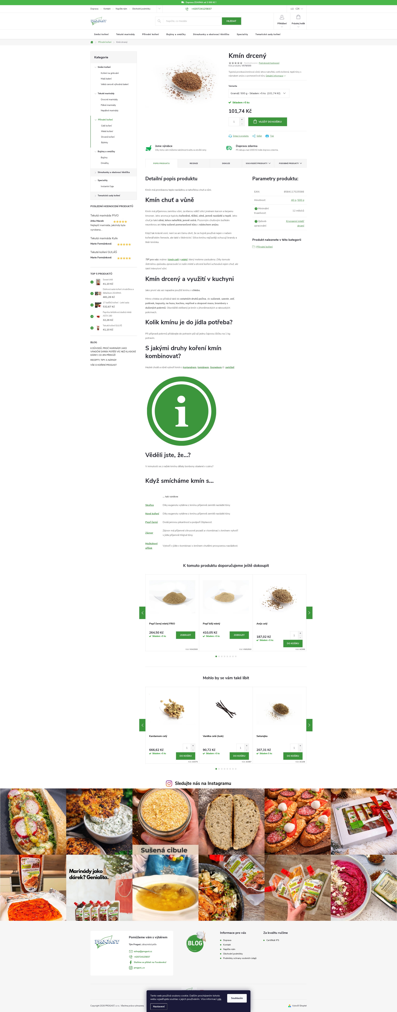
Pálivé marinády (108, 105)
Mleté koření (107, 131)
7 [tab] (233, 656)
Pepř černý (151, 522)
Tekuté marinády (106, 93)
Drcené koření (107, 136)
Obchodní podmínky (141, 8)
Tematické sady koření (109, 195)
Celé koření (106, 125)
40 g (293, 200)
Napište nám (121, 8)
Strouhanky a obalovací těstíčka (114, 172)
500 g (300, 200)
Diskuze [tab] (226, 163)
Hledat (231, 21)
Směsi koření (104, 67)
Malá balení (106, 78)
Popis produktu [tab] (161, 163)
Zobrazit (185, 635)
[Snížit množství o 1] (241, 124)
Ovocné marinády (109, 99)
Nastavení (159, 1006)
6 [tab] (230, 656)
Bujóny (104, 157)
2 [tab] (219, 656)
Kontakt (107, 8)
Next (309, 613)
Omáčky (105, 163)
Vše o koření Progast (103, 365)
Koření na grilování (110, 73)
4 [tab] (224, 656)
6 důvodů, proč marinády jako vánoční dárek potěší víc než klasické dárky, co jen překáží (113, 352)
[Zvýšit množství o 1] (241, 120)
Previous (142, 613)
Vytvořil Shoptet (299, 1005)
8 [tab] (235, 656)
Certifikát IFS (272, 940)
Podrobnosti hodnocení (269, 63)
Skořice (149, 505)
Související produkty (256, 163)
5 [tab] (227, 656)
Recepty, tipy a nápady (103, 360)
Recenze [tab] (194, 163)
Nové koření (152, 513)
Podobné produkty (289, 163)
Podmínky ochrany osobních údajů (239, 958)
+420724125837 (142, 956)
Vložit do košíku (270, 121)
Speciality (102, 180)
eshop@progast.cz (143, 951)
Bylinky (104, 142)
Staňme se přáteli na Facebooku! (150, 962)
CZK (297, 8)
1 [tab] (216, 656)
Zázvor (149, 533)
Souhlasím (237, 998)
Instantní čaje (107, 186)
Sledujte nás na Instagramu (203, 783)
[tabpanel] (172, 612)
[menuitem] (101, 34)
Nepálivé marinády (109, 110)
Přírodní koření (105, 119)
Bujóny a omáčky (106, 151)
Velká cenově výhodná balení (114, 84)
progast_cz (139, 967)
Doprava (94, 8)
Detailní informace (274, 75)
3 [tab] (222, 656)
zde (219, 999)
